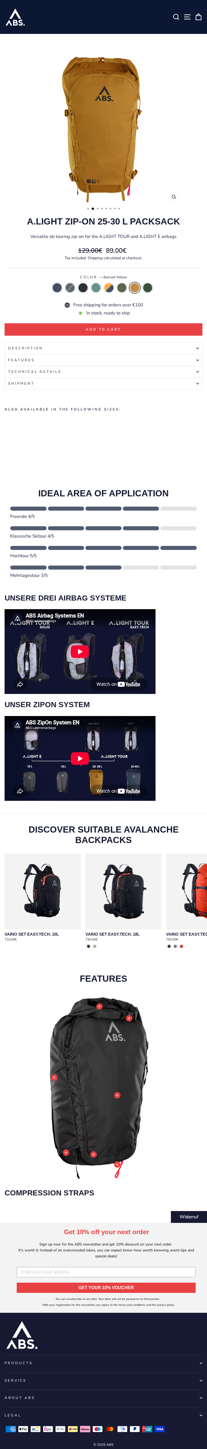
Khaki (121, 287)
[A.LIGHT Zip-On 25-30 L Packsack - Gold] (32, 443)
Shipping (95, 258)
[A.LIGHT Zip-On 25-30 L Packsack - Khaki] (39, 443)
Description (25, 348)
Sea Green (96, 287)
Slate (70, 287)
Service (16, 1380)
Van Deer (147, 287)
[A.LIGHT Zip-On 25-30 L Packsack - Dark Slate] (20, 443)
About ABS (20, 1397)
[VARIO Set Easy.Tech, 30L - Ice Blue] (175, 946)
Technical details (34, 371)
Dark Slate (83, 287)
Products (19, 1363)
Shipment (21, 383)
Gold (109, 287)
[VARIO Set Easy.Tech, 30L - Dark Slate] (169, 946)
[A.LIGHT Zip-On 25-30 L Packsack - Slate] (14, 443)
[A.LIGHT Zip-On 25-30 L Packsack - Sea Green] (26, 443)
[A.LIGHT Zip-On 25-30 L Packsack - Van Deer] (51, 443)
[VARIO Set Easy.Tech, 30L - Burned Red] (182, 946)
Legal (13, 1415)
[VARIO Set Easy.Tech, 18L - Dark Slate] (89, 946)
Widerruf (189, 1217)
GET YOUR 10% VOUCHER (106, 1287)
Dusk (57, 287)
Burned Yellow (134, 287)
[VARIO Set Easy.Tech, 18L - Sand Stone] (95, 946)
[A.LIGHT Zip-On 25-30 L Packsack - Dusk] (8, 443)
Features (21, 360)
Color (103, 277)
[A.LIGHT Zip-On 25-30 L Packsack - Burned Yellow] (45, 443)
